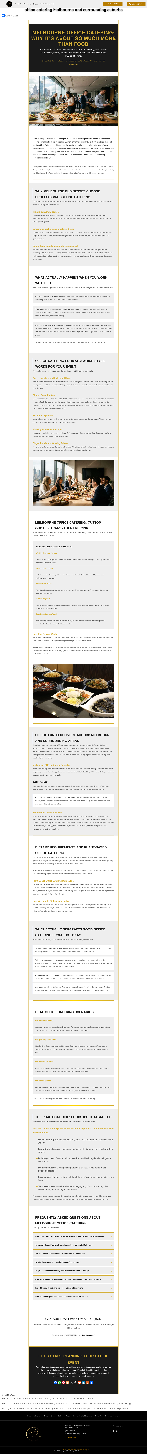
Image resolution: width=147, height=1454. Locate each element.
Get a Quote (113, 4)
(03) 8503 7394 (137, 4)
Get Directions (71, 1437)
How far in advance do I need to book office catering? (73, 1262)
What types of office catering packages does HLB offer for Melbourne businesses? (73, 1236)
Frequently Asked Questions (82, 1416)
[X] (72, 1382)
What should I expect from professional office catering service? (73, 1296)
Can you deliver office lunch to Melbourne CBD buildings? (73, 1253)
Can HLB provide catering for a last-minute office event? (73, 1287)
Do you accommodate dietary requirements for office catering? (73, 1270)
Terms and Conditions (112, 1416)
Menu (29, 4)
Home (17, 4)
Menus (46, 1416)
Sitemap (90, 1451)
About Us (23, 4)
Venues (51, 4)
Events (35, 4)
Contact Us (44, 4)
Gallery (60, 1416)
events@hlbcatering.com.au (75, 1434)
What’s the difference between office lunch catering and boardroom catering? (73, 1279)
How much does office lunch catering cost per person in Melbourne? (73, 1244)
